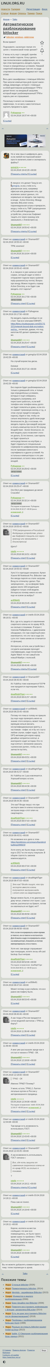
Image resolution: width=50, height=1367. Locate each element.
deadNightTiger (18, 694)
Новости (5, 9)
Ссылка (7, 121)
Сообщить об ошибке (11, 1355)
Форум (13, 13)
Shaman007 (16, 225)
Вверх (44, 1350)
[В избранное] (42, 43)
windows (19, 37)
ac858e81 (15, 600)
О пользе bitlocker (20, 1285)
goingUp (15, 167)
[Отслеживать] (42, 50)
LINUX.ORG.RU (12, 3)
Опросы (22, 13)
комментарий (18, 239)
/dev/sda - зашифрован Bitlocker (27, 1292)
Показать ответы (19, 174)
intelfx (13, 551)
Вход (44, 9)
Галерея (15, 9)
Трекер (31, 13)
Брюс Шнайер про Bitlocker (25, 1303)
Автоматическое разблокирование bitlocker (19, 28)
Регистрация (33, 9)
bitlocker (10, 37)
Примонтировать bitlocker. (24, 1288)
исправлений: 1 (17, 512)
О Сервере (7, 1350)
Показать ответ (18, 303)
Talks (14, 19)
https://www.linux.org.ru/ (11, 1357)
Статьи (4, 13)
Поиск (39, 13)
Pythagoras (16, 113)
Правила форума (19, 1350)
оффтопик (29, 37)
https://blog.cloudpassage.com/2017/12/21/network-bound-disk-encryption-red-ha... (28, 327)
